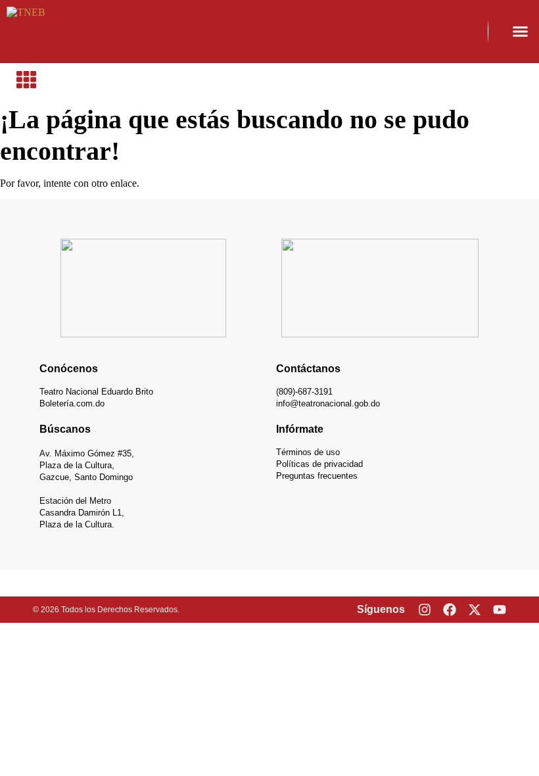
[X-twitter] (474, 609)
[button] (520, 31)
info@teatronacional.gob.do (328, 403)
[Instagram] (424, 609)
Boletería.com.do (72, 403)
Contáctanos (308, 368)
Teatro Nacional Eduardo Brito (96, 392)
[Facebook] (449, 609)
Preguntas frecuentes (317, 476)
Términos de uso (308, 452)
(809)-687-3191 (304, 392)
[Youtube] (499, 609)
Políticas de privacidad (319, 464)
